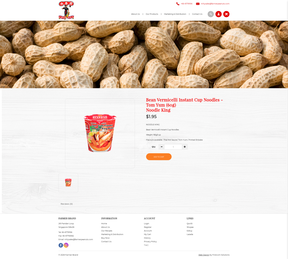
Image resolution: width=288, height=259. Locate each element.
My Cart (147, 234)
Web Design (203, 255)
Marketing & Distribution (112, 234)
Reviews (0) (67, 204)
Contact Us (106, 241)
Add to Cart (159, 157)
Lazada (190, 234)
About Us (105, 227)
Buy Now (105, 238)
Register (148, 227)
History (147, 238)
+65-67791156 (186, 4)
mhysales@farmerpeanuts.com (215, 4)
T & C (146, 245)
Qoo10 (189, 223)
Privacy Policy (150, 241)
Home (104, 223)
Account (148, 231)
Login (146, 223)
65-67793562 (68, 236)
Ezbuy (189, 231)
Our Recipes (106, 231)
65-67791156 (67, 232)
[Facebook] (61, 245)
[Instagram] (66, 245)
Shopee (190, 227)
